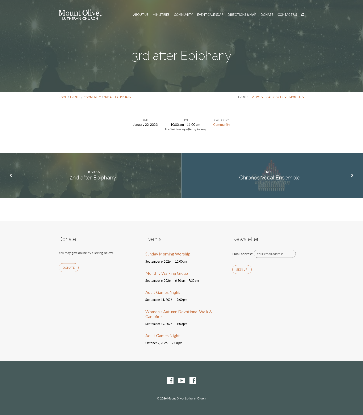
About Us (140, 14)
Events (75, 97)
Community (183, 14)
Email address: (243, 254)
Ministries (161, 14)
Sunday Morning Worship (167, 253)
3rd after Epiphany (117, 97)
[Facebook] (170, 380)
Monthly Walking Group (166, 273)
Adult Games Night (162, 292)
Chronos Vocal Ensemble (269, 177)
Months (295, 97)
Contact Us (287, 14)
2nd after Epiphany (93, 177)
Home (63, 97)
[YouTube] (181, 380)
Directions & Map (242, 14)
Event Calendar (210, 14)
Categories (274, 97)
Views (256, 97)
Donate (267, 14)
